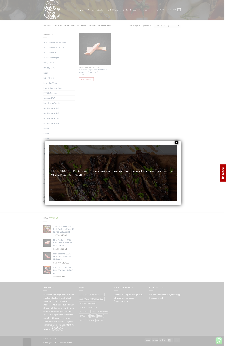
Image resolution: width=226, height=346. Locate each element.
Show (223, 173)
